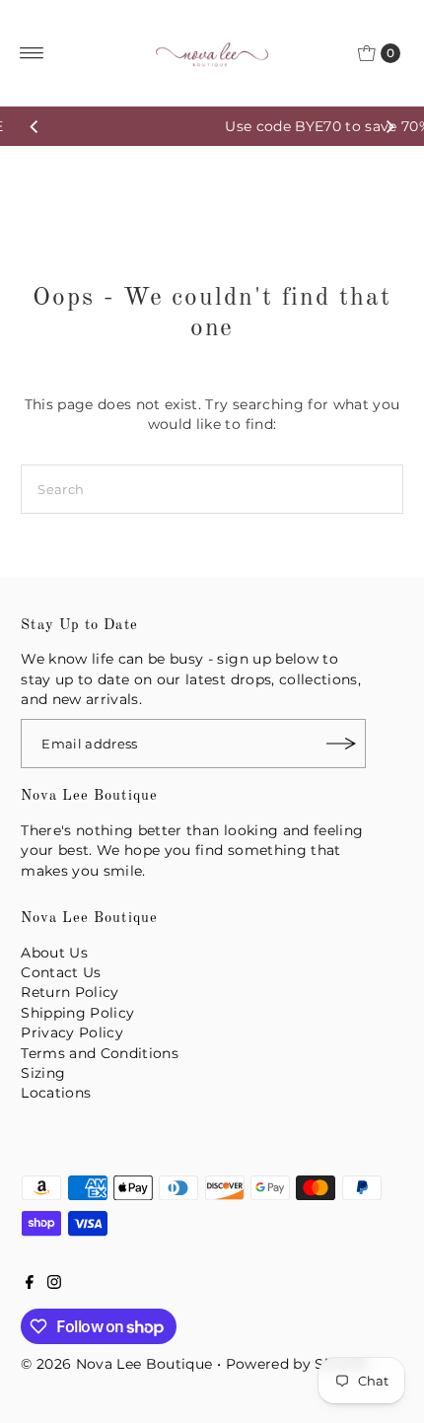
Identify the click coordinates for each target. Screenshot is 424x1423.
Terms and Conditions (99, 1053)
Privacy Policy (72, 1032)
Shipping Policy (77, 1013)
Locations (56, 1093)
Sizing (43, 1073)
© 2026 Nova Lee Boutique (116, 1364)
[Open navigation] (32, 53)
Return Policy (69, 992)
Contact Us (61, 972)
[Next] (389, 126)
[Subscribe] (341, 743)
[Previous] (34, 126)
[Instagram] (54, 1284)
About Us (54, 953)
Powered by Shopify (298, 1364)
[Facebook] (30, 1284)
